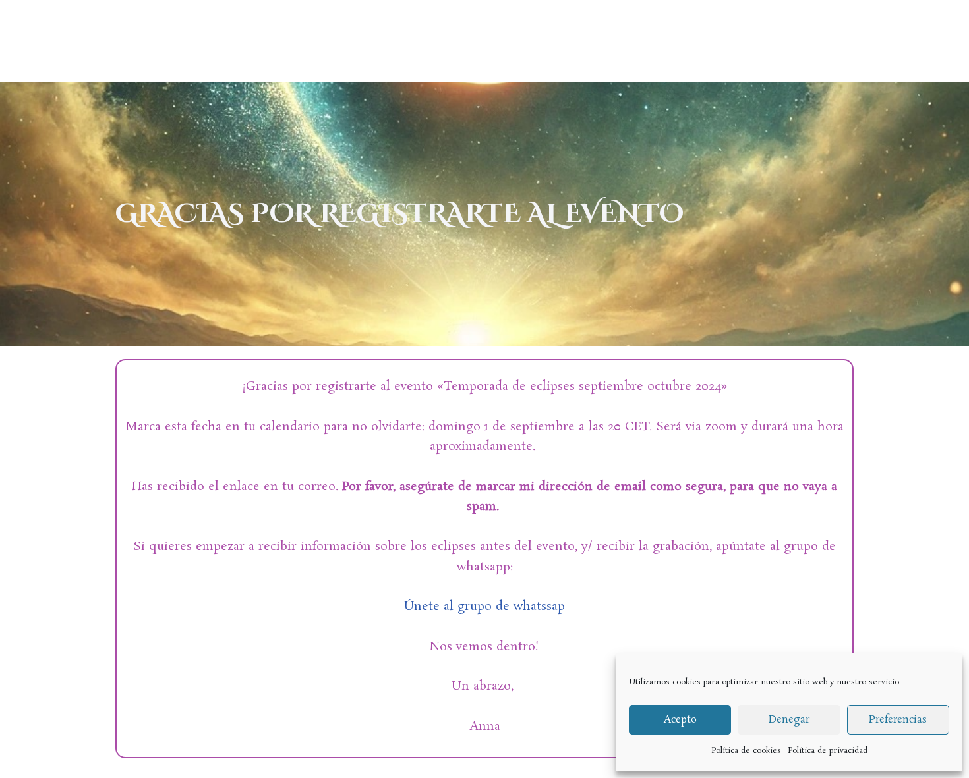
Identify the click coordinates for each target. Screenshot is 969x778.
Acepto (680, 720)
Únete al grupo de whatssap (484, 606)
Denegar (789, 720)
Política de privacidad (827, 750)
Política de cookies (746, 750)
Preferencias (898, 720)
